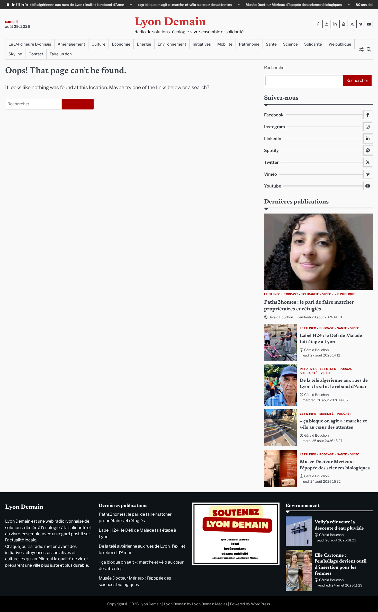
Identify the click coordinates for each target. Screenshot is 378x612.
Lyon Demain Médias (209, 604)
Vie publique (339, 44)
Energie (144, 44)
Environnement (172, 44)
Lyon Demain (170, 22)
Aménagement (71, 44)
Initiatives (202, 44)
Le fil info (272, 294)
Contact (36, 54)
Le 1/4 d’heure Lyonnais (29, 44)
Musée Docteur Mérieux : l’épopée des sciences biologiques (275, 5)
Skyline (15, 54)
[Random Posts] (361, 49)
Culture (98, 44)
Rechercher (275, 67)
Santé (271, 44)
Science (290, 44)
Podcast (291, 294)
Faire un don (61, 54)
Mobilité (224, 44)
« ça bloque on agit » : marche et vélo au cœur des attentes (166, 5)
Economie (121, 44)
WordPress (260, 604)
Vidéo (326, 294)
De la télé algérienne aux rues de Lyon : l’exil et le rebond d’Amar (54, 5)
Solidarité (313, 44)
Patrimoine (249, 44)
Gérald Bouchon (280, 317)
